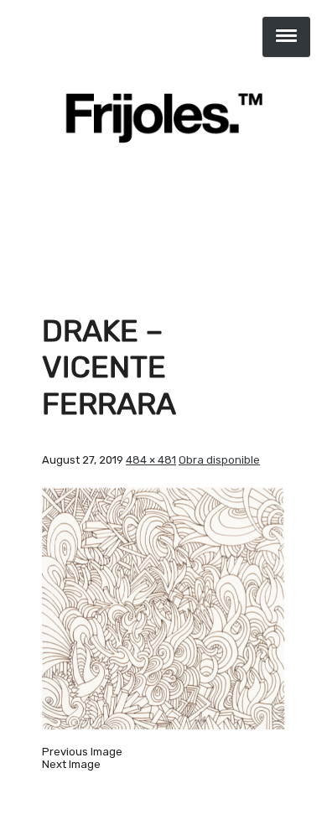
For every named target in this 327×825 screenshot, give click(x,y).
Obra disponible (219, 460)
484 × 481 (151, 460)
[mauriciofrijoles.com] (163, 117)
